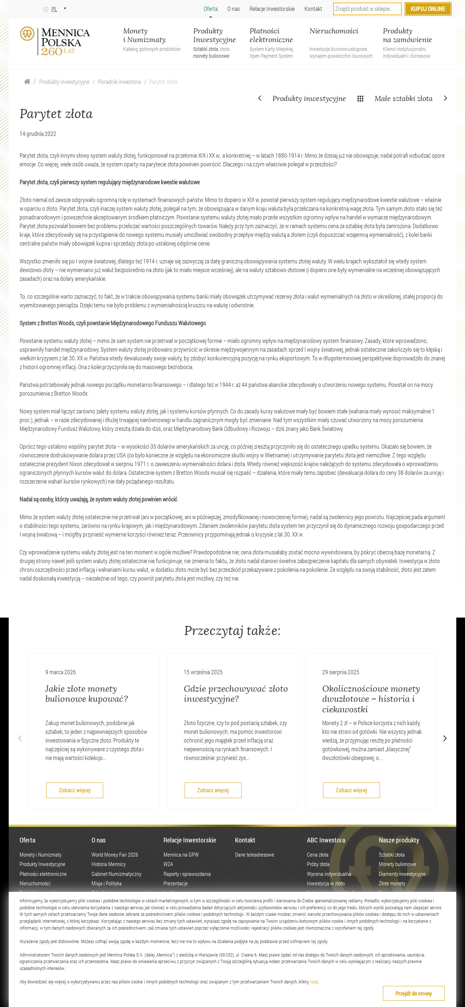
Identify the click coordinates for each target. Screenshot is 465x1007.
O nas (233, 8)
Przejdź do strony (414, 993)
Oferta (211, 8)
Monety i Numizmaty (152, 36)
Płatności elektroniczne (272, 36)
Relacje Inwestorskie (272, 8)
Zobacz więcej (74, 790)
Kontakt (313, 8)
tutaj (314, 981)
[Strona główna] (27, 81)
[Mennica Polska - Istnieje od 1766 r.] (56, 41)
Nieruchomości (341, 36)
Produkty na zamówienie (407, 36)
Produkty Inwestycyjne (214, 36)
